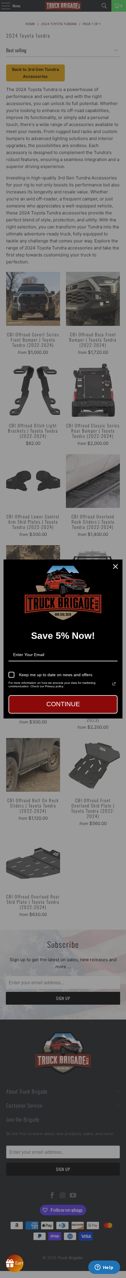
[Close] (115, 567)
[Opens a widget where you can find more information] (104, 1267)
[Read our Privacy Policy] (114, 683)
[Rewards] (14, 1263)
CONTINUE (63, 704)
